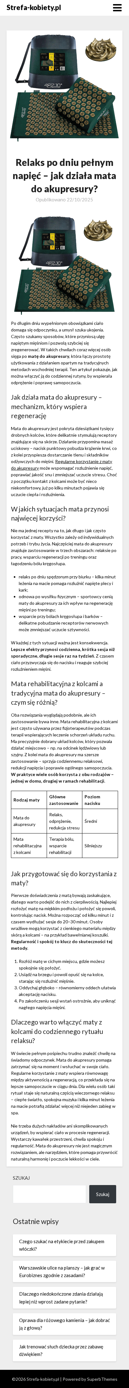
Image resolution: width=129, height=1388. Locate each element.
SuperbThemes (102, 1379)
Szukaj (21, 1178)
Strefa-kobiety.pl (34, 7)
